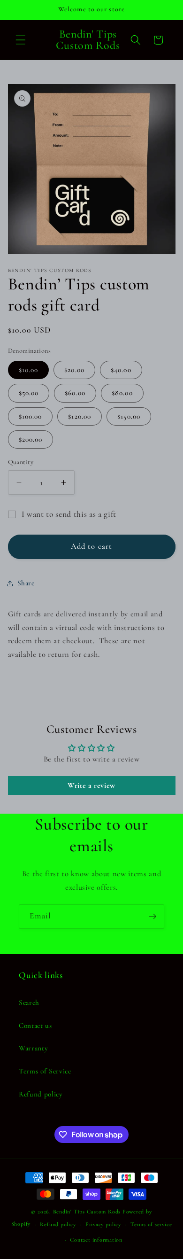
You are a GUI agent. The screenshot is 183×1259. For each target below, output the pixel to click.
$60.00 (75, 393)
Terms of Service (45, 1071)
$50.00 (29, 393)
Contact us (35, 1025)
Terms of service (151, 1224)
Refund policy (41, 1094)
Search (29, 1002)
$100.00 (30, 416)
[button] (20, 40)
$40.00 (121, 369)
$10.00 (28, 369)
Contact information (96, 1239)
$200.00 (31, 439)
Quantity (21, 462)
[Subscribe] (152, 916)
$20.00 (74, 369)
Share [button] (26, 583)
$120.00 (79, 416)
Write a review (91, 785)
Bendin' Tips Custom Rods (87, 1211)
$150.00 (128, 416)
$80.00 (122, 393)
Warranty (33, 1048)
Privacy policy (103, 1224)
